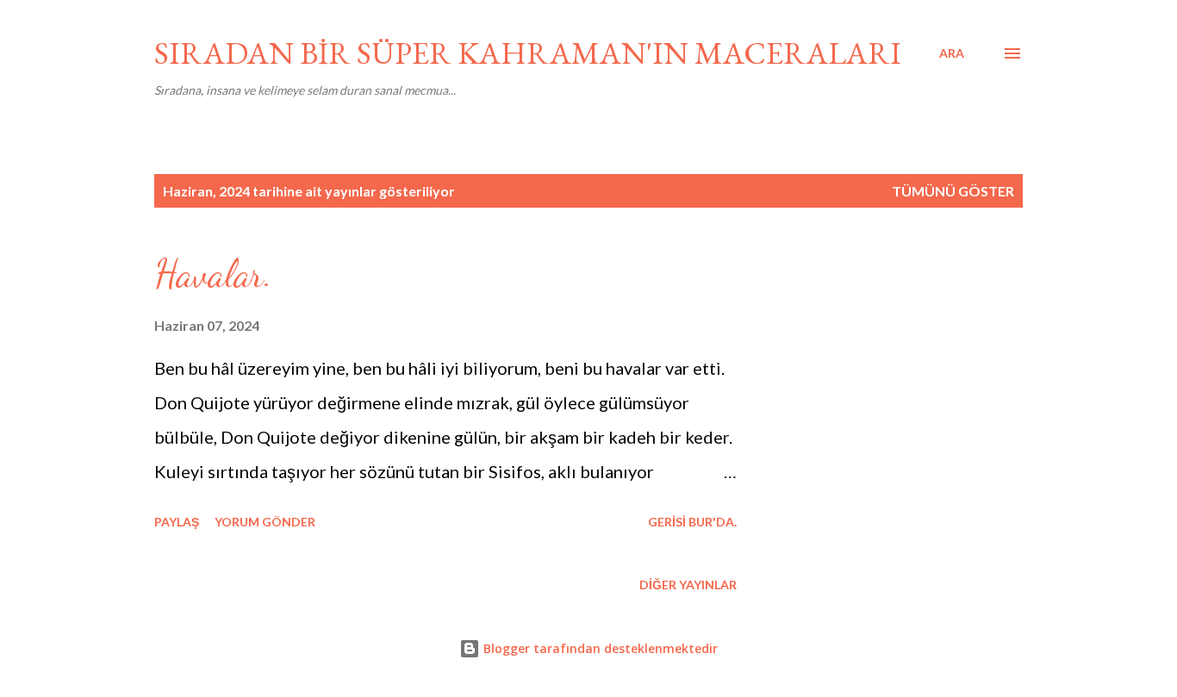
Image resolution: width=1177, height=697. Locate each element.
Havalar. (213, 274)
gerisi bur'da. (692, 521)
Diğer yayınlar (688, 584)
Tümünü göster (953, 191)
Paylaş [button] (176, 521)
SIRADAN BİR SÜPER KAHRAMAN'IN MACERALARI (527, 53)
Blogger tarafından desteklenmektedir (599, 648)
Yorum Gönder (265, 521)
